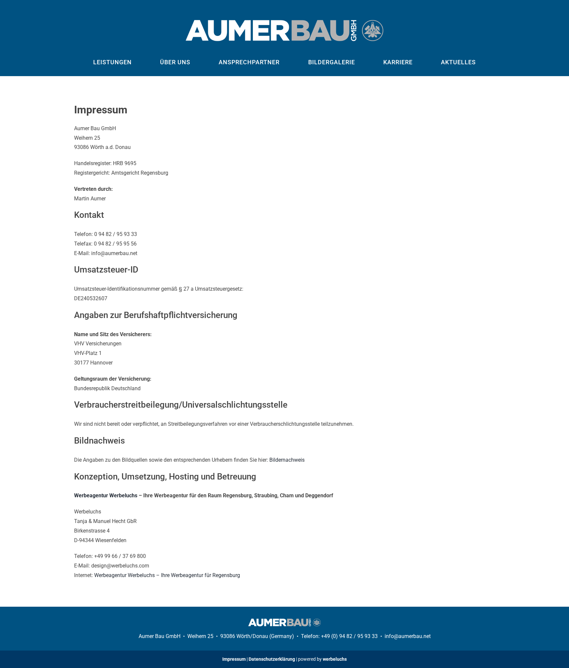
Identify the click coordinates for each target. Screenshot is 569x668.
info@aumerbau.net (408, 636)
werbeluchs (335, 659)
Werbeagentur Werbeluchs (105, 495)
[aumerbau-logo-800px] (284, 22)
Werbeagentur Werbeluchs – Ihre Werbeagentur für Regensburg (167, 575)
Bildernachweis (287, 460)
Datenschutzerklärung (272, 659)
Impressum (234, 659)
